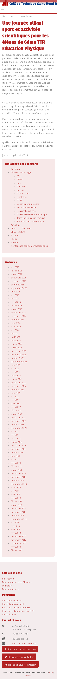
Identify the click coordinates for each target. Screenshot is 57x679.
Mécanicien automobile (28, 203)
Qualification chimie (26, 210)
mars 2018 (16, 532)
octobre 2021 (17, 424)
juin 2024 (15, 330)
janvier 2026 (16, 274)
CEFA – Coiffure (18, 231)
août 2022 (15, 393)
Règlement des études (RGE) (16, 607)
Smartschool (8, 578)
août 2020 (15, 455)
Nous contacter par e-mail (24, 643)
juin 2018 (15, 522)
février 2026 (16, 270)
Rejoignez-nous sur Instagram (22, 664)
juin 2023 (15, 368)
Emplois (15, 235)
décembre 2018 (18, 508)
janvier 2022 (16, 413)
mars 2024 (16, 340)
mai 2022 (15, 400)
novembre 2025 (18, 281)
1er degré (15, 168)
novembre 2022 (18, 386)
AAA (18, 175)
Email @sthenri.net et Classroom (17, 582)
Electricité (22, 196)
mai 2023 (15, 372)
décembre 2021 (18, 417)
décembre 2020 (18, 445)
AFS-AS (20, 179)
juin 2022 (15, 396)
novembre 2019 (18, 476)
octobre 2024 (17, 319)
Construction (23, 193)
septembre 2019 (19, 483)
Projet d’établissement (13, 604)
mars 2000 (16, 546)
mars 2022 (16, 407)
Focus (14, 238)
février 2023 (16, 379)
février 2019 (16, 501)
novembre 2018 (18, 511)
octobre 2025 (17, 284)
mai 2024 (15, 333)
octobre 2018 (17, 515)
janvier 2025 (16, 309)
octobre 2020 (17, 452)
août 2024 (15, 323)
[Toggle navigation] (2, 10)
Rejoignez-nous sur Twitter (21, 656)
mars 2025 (16, 302)
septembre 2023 (19, 361)
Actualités (15, 224)
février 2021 (16, 441)
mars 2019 (16, 497)
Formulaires (7, 585)
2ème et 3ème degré (21, 172)
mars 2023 (16, 375)
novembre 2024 (18, 316)
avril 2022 (15, 403)
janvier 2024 (16, 347)
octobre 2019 (17, 480)
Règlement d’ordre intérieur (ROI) (18, 610)
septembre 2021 (19, 427)
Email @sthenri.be (10, 589)
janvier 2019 (16, 504)
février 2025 (16, 305)
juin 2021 (15, 431)
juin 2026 (15, 267)
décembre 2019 (18, 473)
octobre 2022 (17, 389)
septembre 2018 (19, 518)
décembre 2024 (18, 312)
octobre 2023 (17, 358)
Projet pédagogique (11, 600)
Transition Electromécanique (30, 221)
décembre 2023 (18, 351)
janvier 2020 (16, 469)
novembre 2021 (18, 420)
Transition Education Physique (31, 217)
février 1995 (16, 550)
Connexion (28, 675)
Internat (14, 242)
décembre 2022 (18, 382)
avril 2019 (15, 494)
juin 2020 (15, 459)
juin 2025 (15, 295)
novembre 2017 (18, 539)
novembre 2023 (18, 354)
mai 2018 (15, 525)
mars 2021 (16, 438)
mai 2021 (15, 434)
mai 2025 (15, 298)
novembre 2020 (18, 448)
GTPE (19, 200)
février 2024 (16, 344)
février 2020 (16, 466)
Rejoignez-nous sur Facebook (21, 649)
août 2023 (15, 365)
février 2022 (16, 410)
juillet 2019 (16, 487)
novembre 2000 (18, 543)
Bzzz (51, 672)
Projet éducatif (9, 614)
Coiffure (20, 189)
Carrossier (21, 186)
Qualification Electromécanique (32, 214)
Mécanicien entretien (27, 207)
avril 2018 (15, 529)
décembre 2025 (18, 277)
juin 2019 (15, 490)
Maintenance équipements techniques (29, 245)
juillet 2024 (16, 326)
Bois (19, 182)
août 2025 (15, 291)
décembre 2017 (18, 536)
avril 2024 (15, 337)
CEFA (13, 228)
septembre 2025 (19, 288)
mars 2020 (16, 462)
